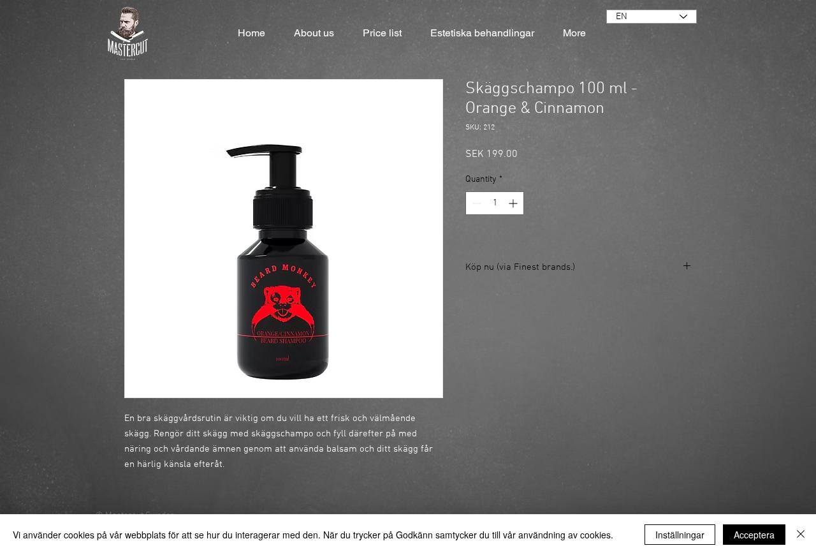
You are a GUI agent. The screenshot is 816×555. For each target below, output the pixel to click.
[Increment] (514, 203)
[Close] (800, 534)
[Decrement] (475, 203)
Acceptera (754, 534)
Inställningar (679, 534)
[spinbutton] (494, 203)
